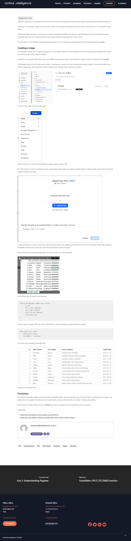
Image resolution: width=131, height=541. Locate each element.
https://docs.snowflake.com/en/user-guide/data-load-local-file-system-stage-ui (47, 418)
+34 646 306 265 (51, 518)
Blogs (47, 405)
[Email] (48, 433)
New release (47, 446)
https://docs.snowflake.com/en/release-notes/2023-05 (39, 415)
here (102, 42)
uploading (73, 446)
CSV (20, 446)
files (38, 446)
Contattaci (10, 524)
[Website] (44, 433)
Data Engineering (29, 446)
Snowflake (57, 446)
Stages (65, 446)
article (106, 59)
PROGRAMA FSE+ (51, 524)
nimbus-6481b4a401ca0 (40, 426)
